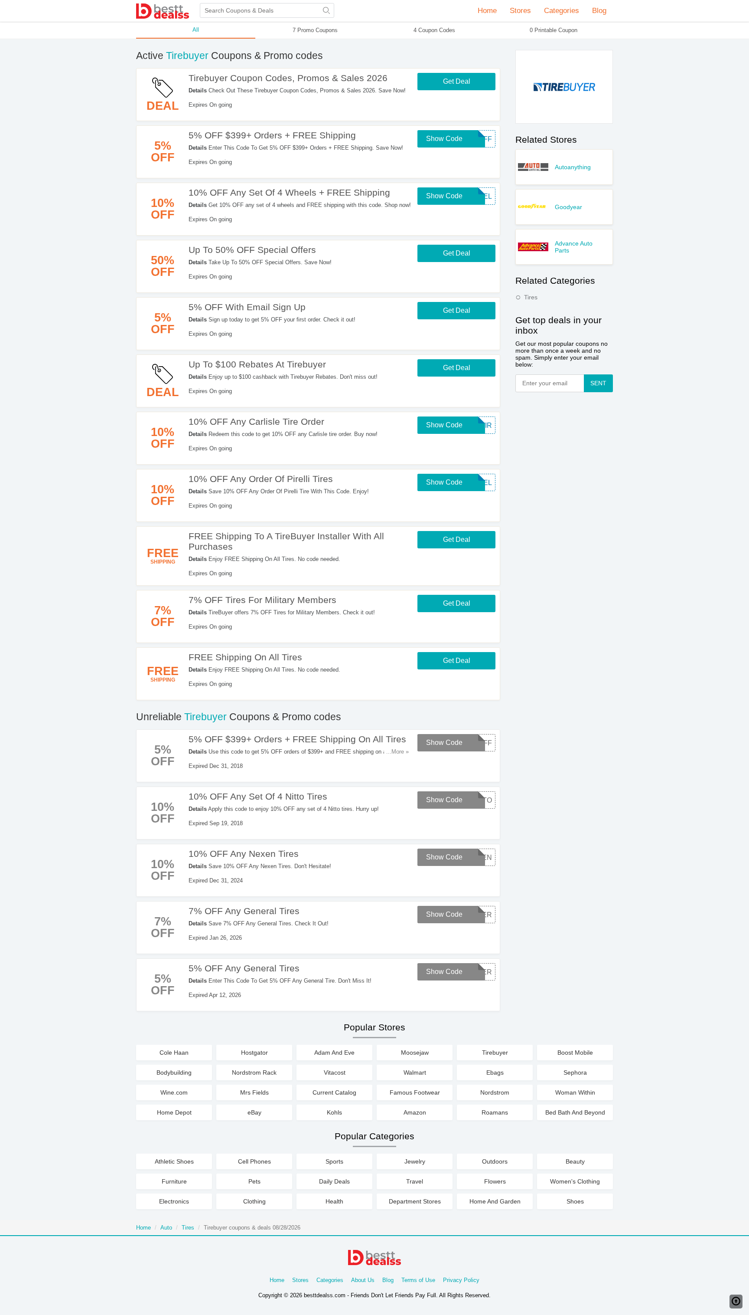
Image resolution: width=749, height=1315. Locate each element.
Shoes (575, 1201)
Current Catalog (334, 1092)
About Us (362, 1280)
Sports (334, 1161)
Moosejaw (415, 1052)
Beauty (575, 1161)
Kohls (334, 1112)
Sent (598, 383)
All (195, 29)
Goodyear (568, 206)
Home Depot (174, 1112)
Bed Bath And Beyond (575, 1112)
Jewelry (414, 1161)
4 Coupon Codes (434, 30)
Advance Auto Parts (574, 247)
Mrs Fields (254, 1092)
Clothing (254, 1201)
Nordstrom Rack (254, 1072)
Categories (329, 1280)
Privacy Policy (461, 1280)
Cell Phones (254, 1161)
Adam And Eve (334, 1052)
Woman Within (575, 1092)
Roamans (495, 1112)
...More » (397, 751)
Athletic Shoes (174, 1161)
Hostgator (254, 1052)
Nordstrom (494, 1092)
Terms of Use (418, 1280)
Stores (300, 1280)
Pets (254, 1181)
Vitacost (334, 1072)
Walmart (415, 1072)
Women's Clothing (575, 1181)
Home (487, 11)
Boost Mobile (575, 1052)
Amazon (415, 1112)
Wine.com (174, 1092)
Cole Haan (174, 1052)
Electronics (174, 1201)
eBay (254, 1112)
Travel (414, 1181)
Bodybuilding (174, 1072)
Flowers (495, 1181)
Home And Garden (495, 1201)
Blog (599, 11)
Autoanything (573, 167)
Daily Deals (334, 1181)
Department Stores (415, 1201)
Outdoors (495, 1161)
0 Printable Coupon (553, 30)
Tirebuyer (495, 1052)
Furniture (174, 1181)
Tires (530, 297)
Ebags (495, 1072)
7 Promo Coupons (315, 30)
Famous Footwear (415, 1092)
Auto (166, 1227)
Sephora (575, 1072)
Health (334, 1201)
